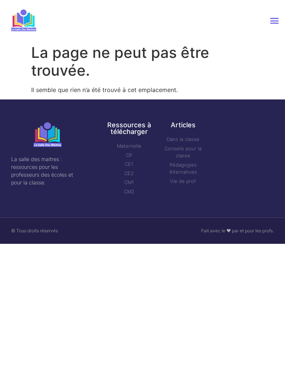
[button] (274, 20)
